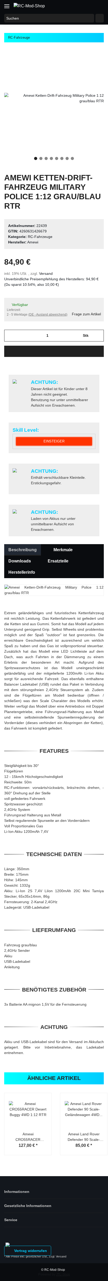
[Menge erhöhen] (98, 335)
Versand (46, 273)
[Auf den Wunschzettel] (93, 60)
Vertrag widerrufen (30, 1251)
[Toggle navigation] (6, 4)
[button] (79, 6)
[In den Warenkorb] (54, 351)
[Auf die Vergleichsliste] (79, 60)
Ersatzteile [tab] (58, 561)
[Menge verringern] (10, 335)
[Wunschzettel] (89, 6)
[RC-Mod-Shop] (29, 6)
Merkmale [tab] (63, 550)
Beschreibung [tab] (22, 550)
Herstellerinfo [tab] (21, 572)
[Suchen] (99, 18)
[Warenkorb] (99, 6)
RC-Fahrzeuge (40, 237)
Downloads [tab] (19, 561)
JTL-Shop (63, 1274)
